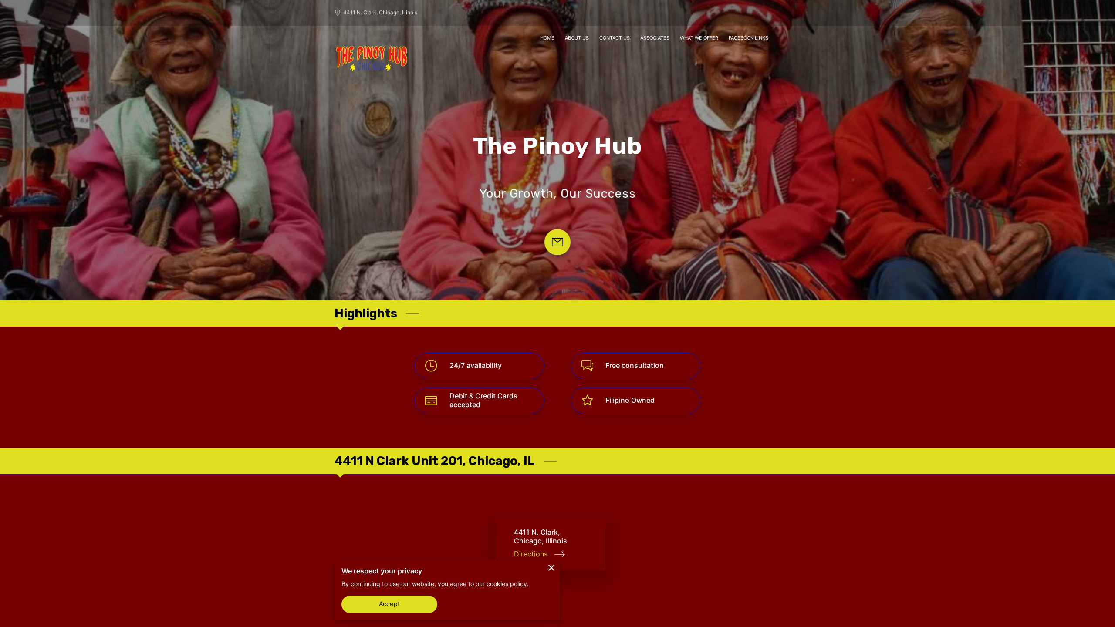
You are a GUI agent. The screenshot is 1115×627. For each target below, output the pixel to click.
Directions (530, 554)
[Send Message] (557, 242)
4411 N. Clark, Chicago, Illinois (380, 13)
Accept (389, 603)
